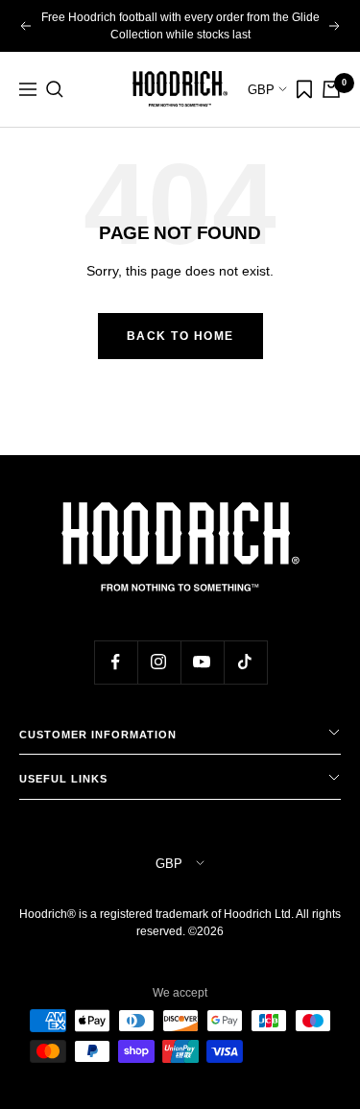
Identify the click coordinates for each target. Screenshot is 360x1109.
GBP (263, 90)
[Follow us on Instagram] (158, 662)
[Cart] (331, 89)
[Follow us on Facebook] (115, 662)
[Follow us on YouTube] (202, 662)
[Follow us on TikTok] (245, 662)
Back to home (180, 336)
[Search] (54, 89)
